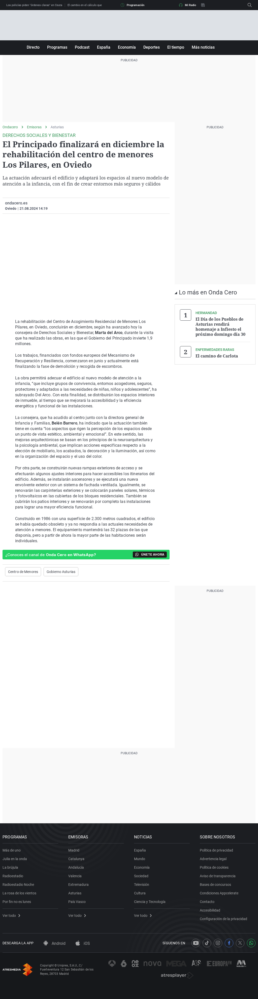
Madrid (73, 850)
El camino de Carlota (217, 356)
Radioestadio (13, 876)
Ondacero (10, 127)
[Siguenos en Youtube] (195, 943)
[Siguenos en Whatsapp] (251, 943)
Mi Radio (190, 5)
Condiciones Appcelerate (219, 893)
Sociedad (141, 876)
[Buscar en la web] (249, 5)
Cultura (140, 893)
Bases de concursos (215, 885)
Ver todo (9, 915)
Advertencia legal (213, 859)
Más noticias (203, 47)
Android (58, 943)
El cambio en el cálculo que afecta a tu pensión (97, 5)
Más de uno (12, 850)
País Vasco (77, 902)
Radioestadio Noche (18, 885)
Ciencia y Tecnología (150, 902)
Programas (57, 47)
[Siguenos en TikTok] (207, 943)
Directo (33, 47)
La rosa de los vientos (19, 893)
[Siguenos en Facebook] (229, 943)
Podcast (82, 47)
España (103, 47)
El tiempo (175, 47)
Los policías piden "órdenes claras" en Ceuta (34, 5)
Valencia (75, 876)
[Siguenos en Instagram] (218, 943)
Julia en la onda (15, 859)
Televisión (141, 885)
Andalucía (76, 867)
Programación (135, 5)
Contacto (207, 902)
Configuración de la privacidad (223, 919)
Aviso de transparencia (218, 876)
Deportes (151, 47)
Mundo (139, 859)
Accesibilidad (210, 910)
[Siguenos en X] (240, 943)
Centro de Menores (23, 572)
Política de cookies (214, 867)
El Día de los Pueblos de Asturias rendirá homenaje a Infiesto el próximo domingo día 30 (220, 326)
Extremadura (78, 885)
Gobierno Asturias (61, 572)
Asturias (57, 127)
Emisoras (34, 127)
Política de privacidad (216, 850)
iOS (86, 943)
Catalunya (76, 859)
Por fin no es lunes (17, 902)
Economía (127, 47)
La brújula (10, 867)
